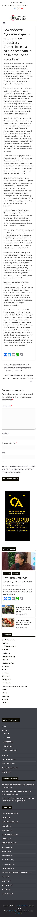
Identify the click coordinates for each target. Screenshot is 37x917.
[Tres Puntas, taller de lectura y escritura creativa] (18, 561)
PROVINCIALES (6, 679)
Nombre (5, 433)
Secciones (5, 699)
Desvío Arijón (6, 653)
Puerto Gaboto (6, 683)
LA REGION (5, 666)
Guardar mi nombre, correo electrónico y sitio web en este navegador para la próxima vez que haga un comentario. (18, 469)
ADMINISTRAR (6, 772)
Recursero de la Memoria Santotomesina (15, 686)
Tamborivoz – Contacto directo (17, 5)
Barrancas (5, 643)
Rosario (4, 689)
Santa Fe (4, 693)
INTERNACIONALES (8, 663)
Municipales (5, 673)
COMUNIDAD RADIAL (9, 646)
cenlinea (18, 585)
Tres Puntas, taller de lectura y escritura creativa (18, 579)
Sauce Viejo (5, 696)
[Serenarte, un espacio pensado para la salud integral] (8, 611)
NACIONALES (6, 676)
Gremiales (5, 660)
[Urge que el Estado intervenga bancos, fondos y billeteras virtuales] (8, 624)
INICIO (4, 726)
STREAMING (16, 573)
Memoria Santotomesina (10, 768)
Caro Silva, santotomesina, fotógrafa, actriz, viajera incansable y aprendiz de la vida (17, 378)
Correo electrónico (9, 443)
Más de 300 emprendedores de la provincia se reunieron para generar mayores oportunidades (17, 368)
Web (3, 453)
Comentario (7, 406)
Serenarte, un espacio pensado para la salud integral (23, 609)
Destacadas (7, 573)
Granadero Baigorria (8, 656)
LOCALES (5, 670)
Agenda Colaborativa (8, 640)
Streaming (5, 755)
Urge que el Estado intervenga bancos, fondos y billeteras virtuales (25, 622)
